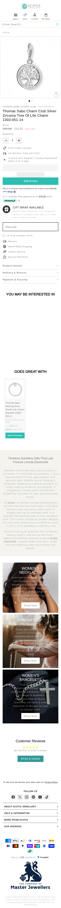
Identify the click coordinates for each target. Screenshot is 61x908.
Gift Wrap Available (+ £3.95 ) (20, 235)
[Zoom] (56, 93)
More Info (11, 226)
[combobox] (24, 24)
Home (6, 32)
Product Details (12, 265)
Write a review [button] (30, 758)
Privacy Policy (51, 782)
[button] (30, 167)
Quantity (8, 133)
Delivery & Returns (14, 272)
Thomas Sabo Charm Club (19, 106)
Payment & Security (15, 279)
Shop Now (30, 605)
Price (6, 125)
